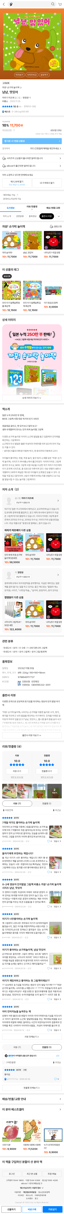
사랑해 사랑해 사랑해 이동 (32, 1137)
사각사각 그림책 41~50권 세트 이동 (13, 615)
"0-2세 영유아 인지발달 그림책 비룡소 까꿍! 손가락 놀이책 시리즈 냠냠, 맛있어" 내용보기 (32, 893)
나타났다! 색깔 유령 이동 (53, 246)
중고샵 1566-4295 (50, 1180)
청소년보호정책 (44, 1192)
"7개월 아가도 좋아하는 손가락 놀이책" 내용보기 (32, 829)
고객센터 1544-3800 (15, 1180)
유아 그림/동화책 (39, 651)
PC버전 (21, 1195)
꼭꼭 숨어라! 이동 (11, 246)
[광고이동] (53, 4)
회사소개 (29, 1195)
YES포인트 (7, 130)
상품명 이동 (11, 296)
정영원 (26, 97)
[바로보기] (9, 791)
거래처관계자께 (40, 1195)
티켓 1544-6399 (33, 1180)
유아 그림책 (24, 651)
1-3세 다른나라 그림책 (37, 647)
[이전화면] (3, 4)
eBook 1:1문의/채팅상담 (30, 1183)
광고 (36, 1198)
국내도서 (7, 647)
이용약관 (17, 1192)
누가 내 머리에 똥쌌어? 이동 (53, 1141)
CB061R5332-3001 (40, 684)
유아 (15, 647)
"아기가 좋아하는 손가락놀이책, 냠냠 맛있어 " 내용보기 (32, 956)
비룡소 (5, 101)
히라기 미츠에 (8, 97)
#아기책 (7, 276)
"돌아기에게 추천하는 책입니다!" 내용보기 (32, 860)
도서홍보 (29, 1198)
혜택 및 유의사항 (17, 777)
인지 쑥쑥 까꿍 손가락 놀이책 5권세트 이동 (13, 548)
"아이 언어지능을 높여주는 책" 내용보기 (32, 1018)
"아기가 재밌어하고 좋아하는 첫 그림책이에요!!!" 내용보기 (32, 987)
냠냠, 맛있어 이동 (32, 246)
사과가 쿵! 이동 (11, 1136)
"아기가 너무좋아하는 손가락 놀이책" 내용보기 (32, 925)
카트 (60, 4)
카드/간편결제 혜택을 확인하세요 (44, 148)
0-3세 (22, 647)
